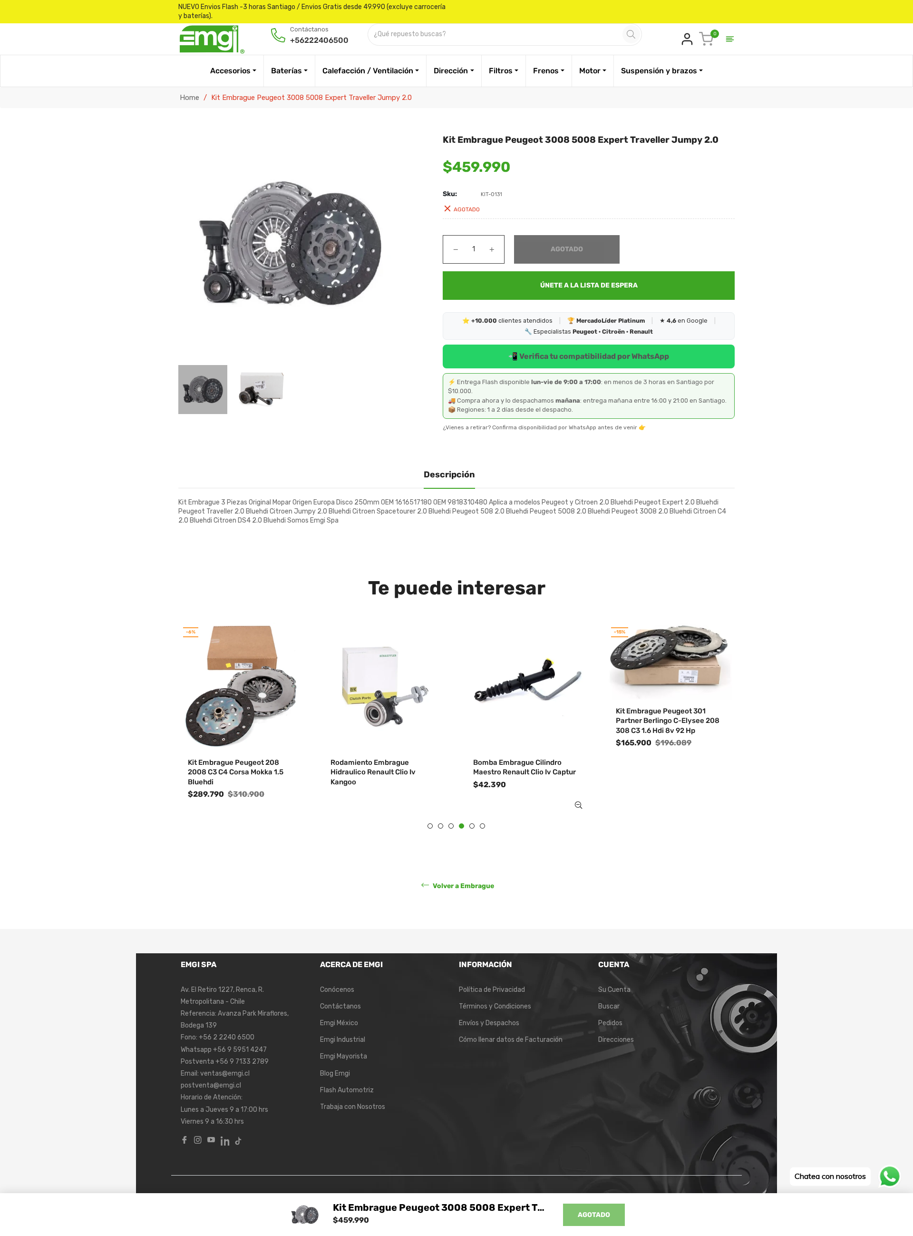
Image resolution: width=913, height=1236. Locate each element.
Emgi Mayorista (343, 1056)
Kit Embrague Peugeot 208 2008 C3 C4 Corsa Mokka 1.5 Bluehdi (235, 772)
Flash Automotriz (347, 1090)
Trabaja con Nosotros (352, 1107)
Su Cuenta (614, 990)
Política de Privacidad (492, 990)
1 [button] (430, 826)
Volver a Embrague (462, 886)
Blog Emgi (335, 1073)
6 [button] (482, 826)
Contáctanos (340, 1006)
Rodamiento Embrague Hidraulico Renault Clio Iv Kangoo (373, 772)
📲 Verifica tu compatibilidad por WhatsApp (588, 356)
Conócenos (337, 990)
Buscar (609, 1006)
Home (189, 97)
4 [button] (461, 826)
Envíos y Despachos (489, 1023)
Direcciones (616, 1040)
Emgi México (339, 1023)
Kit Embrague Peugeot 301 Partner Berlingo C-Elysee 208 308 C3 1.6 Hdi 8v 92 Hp (667, 721)
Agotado (594, 1215)
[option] (242, 726)
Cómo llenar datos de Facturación (511, 1040)
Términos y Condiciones (495, 1006)
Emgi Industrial (342, 1040)
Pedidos (610, 1023)
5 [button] (472, 826)
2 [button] (440, 826)
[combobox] (496, 34)
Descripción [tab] (449, 474)
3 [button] (451, 826)
